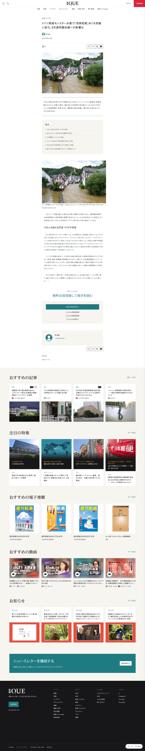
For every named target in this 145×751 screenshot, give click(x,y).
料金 (98, 696)
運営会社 (49, 747)
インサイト (53, 9)
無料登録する (125, 663)
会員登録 (139, 3)
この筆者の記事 (59, 338)
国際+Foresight (102, 9)
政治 (76, 693)
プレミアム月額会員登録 (72, 312)
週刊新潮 (57, 717)
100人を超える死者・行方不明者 (57, 129)
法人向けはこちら (14, 710)
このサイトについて (103, 693)
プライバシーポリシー (22, 747)
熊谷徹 (47, 34)
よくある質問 (101, 699)
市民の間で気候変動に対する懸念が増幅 (60, 145)
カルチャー (78, 705)
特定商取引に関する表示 (37, 747)
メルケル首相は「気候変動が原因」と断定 (60, 141)
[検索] (8, 3)
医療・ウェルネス (80, 708)
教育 (76, 702)
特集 (44, 9)
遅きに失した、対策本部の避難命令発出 (59, 133)
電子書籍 (91, 9)
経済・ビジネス (46, 359)
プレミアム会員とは (73, 319)
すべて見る (133, 377)
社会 (76, 696)
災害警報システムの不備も (55, 137)
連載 (73, 9)
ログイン (76, 291)
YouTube (122, 699)
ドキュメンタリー (64, 9)
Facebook (122, 702)
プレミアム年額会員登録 (72, 315)
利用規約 (11, 747)
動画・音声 (81, 9)
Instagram (122, 696)
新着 (38, 9)
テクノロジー (79, 711)
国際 (76, 717)
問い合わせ (100, 702)
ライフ (77, 714)
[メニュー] (3, 3)
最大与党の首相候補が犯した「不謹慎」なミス (61, 149)
